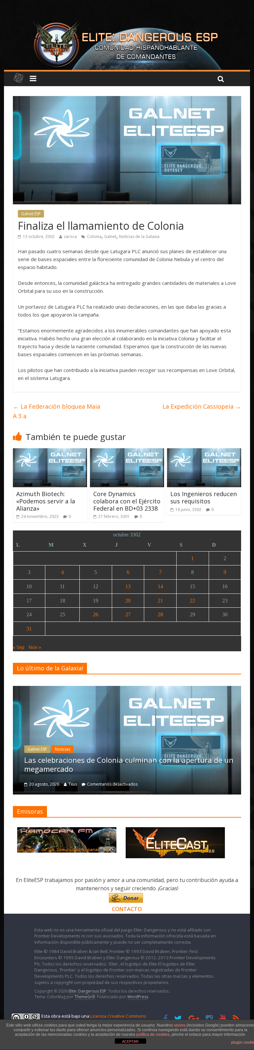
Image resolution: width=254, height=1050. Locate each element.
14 (160, 586)
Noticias (62, 749)
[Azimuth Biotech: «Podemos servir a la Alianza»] (50, 452)
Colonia (94, 236)
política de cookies (153, 1034)
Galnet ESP (31, 214)
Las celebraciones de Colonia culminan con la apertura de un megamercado (128, 764)
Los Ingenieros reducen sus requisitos (203, 497)
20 (128, 600)
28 (160, 614)
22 (192, 600)
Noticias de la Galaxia (139, 236)
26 (95, 614)
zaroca (70, 236)
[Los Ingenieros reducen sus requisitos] (204, 452)
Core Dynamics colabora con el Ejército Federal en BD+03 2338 (126, 501)
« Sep (18, 647)
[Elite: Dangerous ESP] (127, 21)
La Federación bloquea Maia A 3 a (56, 411)
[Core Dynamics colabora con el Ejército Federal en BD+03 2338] (127, 452)
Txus (72, 784)
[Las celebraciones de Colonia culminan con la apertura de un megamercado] (127, 689)
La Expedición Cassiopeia (201, 406)
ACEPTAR (130, 1041)
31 (29, 628)
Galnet (110, 236)
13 (128, 586)
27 (128, 614)
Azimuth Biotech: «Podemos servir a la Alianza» (45, 501)
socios (180, 1025)
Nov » (34, 647)
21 (160, 600)
